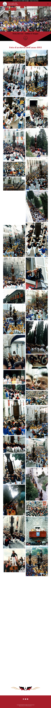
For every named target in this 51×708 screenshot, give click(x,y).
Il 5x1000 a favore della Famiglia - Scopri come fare (25, 0)
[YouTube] (27, 699)
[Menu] (47, 3)
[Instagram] (25, 699)
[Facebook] (23, 699)
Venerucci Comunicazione (26, 705)
